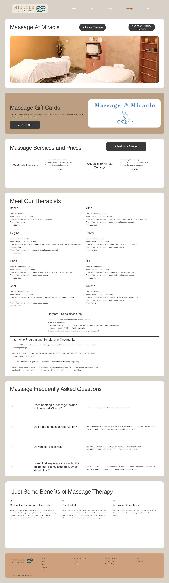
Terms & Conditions (111, 558)
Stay (43, 564)
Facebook (140, 561)
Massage (45, 567)
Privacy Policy (109, 561)
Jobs (75, 561)
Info (43, 570)
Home (43, 558)
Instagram (140, 558)
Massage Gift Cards (80, 558)
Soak (43, 561)
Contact (76, 564)
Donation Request (110, 564)
